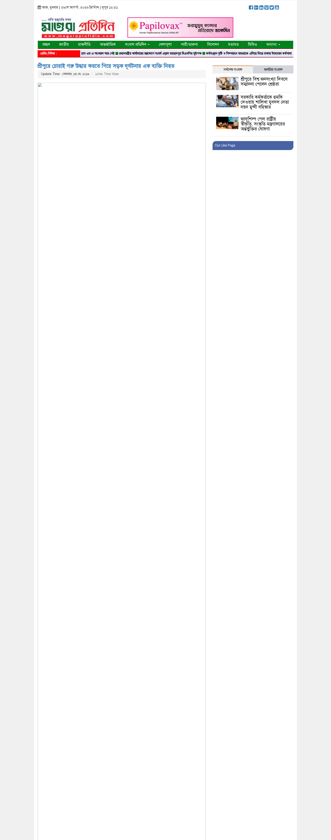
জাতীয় (64, 44)
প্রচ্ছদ (46, 44)
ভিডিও (252, 44)
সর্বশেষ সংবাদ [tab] (233, 69)
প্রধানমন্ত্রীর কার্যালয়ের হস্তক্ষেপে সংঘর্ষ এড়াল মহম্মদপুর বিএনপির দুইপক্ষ (150, 53)
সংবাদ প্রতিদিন (136, 44)
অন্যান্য (272, 44)
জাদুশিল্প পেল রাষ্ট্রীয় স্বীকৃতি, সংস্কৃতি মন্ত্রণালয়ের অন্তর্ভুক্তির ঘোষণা (263, 124)
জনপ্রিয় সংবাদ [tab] (273, 69)
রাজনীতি (84, 44)
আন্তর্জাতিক (108, 44)
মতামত (233, 44)
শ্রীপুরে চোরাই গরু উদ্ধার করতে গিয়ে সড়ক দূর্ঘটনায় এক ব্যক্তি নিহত (106, 66)
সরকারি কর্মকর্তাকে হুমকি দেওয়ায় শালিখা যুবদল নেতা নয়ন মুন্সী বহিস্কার (265, 102)
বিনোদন (213, 44)
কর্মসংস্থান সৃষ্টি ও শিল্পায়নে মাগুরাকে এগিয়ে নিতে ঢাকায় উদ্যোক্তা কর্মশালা (238, 53)
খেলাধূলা (165, 44)
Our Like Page (225, 145)
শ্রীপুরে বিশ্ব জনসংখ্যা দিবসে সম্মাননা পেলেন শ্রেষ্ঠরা (264, 81)
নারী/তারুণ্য (189, 44)
